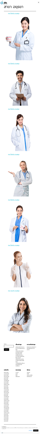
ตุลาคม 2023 (6, 414)
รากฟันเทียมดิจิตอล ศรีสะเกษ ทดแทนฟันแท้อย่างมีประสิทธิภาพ (20, 364)
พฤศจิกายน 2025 (6, 384)
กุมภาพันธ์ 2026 (6, 380)
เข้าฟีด (28, 373)
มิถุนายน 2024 (6, 406)
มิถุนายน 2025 (6, 391)
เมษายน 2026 (6, 377)
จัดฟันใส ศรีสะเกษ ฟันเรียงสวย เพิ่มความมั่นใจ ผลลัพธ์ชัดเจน (20, 360)
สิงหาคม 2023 (6, 416)
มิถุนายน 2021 (6, 419)
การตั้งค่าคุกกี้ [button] (30, 430)
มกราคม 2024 (6, 410)
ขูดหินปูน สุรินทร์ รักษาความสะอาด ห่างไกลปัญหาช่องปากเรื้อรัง (20, 348)
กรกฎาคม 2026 (6, 373)
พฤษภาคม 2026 (6, 376)
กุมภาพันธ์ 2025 (6, 396)
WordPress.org (29, 376)
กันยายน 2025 (6, 387)
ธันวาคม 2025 (6, 383)
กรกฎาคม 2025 (6, 389)
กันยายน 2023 (6, 415)
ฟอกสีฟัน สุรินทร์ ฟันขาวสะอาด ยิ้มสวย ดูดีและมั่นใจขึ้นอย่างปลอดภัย (20, 356)
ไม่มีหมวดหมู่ (18, 376)
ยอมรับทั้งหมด (36, 430)
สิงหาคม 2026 (6, 372)
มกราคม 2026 (6, 381)
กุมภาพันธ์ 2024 (6, 408)
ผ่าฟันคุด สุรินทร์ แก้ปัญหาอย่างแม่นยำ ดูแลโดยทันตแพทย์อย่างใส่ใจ (20, 352)
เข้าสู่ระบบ (28, 372)
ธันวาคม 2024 (6, 399)
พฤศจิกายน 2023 (6, 412)
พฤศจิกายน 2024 (6, 400)
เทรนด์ (17, 373)
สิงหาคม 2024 (6, 403)
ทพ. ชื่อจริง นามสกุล (13, 13)
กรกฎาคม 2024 (6, 404)
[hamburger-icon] (38, 2)
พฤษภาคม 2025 (6, 392)
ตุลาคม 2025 (6, 385)
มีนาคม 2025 (6, 395)
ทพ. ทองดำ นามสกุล (13, 291)
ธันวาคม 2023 (6, 411)
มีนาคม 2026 (6, 379)
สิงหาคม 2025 (6, 388)
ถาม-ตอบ (17, 372)
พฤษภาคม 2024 (6, 407)
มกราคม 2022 (6, 418)
